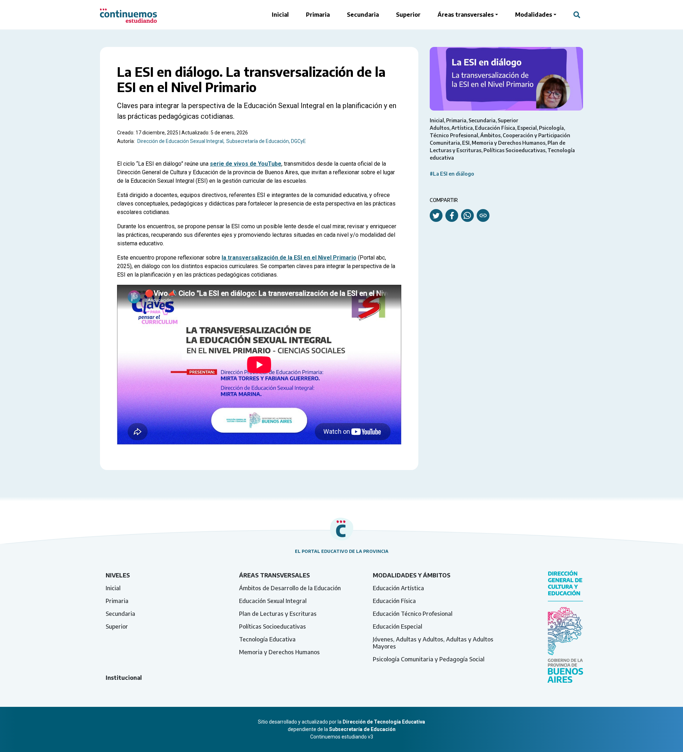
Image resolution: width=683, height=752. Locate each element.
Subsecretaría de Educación (362, 729)
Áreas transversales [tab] (274, 575)
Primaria (318, 14)
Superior (408, 14)
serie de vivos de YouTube (245, 163)
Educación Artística (398, 588)
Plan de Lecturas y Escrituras (278, 613)
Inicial (280, 14)
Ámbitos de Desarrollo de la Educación (290, 588)
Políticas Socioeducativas (272, 626)
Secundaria (363, 14)
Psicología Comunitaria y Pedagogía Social (429, 659)
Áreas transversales (466, 14)
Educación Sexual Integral (273, 600)
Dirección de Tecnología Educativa (384, 722)
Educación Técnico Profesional (412, 613)
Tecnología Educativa (267, 639)
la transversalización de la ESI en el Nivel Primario (289, 257)
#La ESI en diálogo (452, 174)
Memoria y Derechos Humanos (279, 652)
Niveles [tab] (118, 575)
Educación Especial (397, 626)
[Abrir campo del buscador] (577, 14)
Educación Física (394, 600)
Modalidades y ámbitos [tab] (411, 575)
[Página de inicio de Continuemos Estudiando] (128, 14)
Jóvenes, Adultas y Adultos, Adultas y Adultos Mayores (433, 643)
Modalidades (533, 14)
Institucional (124, 677)
